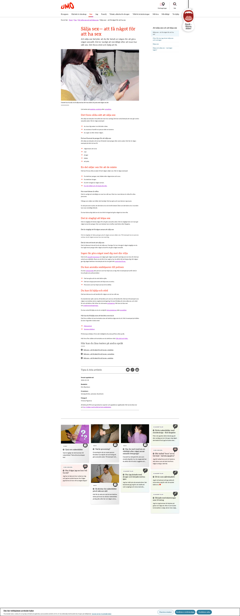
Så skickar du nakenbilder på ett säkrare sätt (105, 490)
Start (71, 20)
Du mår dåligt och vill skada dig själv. (95, 186)
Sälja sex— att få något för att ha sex (113, 20)
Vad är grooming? (102, 449)
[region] (120, 612)
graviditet (123, 310)
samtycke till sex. (120, 261)
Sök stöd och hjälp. (122, 338)
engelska (92, 109)
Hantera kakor (165, 612)
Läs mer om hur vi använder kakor (101, 614)
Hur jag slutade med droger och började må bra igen (134, 477)
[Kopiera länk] (132, 370)
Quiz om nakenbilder (74, 450)
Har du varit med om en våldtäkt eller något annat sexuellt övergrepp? (134, 451)
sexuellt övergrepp (93, 257)
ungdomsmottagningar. (91, 305)
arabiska (98, 109)
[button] (175, 6)
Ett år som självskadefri (165, 477)
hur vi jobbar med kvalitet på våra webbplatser (97, 407)
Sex (75, 20)
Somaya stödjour (89, 329)
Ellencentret (88, 326)
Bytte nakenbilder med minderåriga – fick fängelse (164, 431)
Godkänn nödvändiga (185, 612)
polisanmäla (90, 270)
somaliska (108, 109)
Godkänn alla (204, 612)
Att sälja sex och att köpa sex (88, 20)
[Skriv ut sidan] (137, 370)
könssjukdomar (112, 310)
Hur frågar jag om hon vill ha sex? (75, 472)
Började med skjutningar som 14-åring (164, 499)
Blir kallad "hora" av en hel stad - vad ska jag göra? (164, 455)
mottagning (111, 303)
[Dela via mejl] (128, 370)
